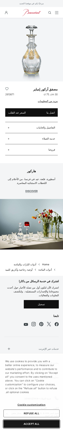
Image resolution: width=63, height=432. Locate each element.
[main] (31, 141)
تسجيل (41, 304)
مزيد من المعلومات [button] (48, 100)
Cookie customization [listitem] (32, 404)
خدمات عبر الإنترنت (49, 348)
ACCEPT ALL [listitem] (32, 423)
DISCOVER (31, 191)
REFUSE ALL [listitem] (31, 413)
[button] (6, 13)
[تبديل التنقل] (57, 13)
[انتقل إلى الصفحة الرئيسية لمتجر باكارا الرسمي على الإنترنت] (31, 12)
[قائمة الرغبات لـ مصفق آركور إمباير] (7, 89)
